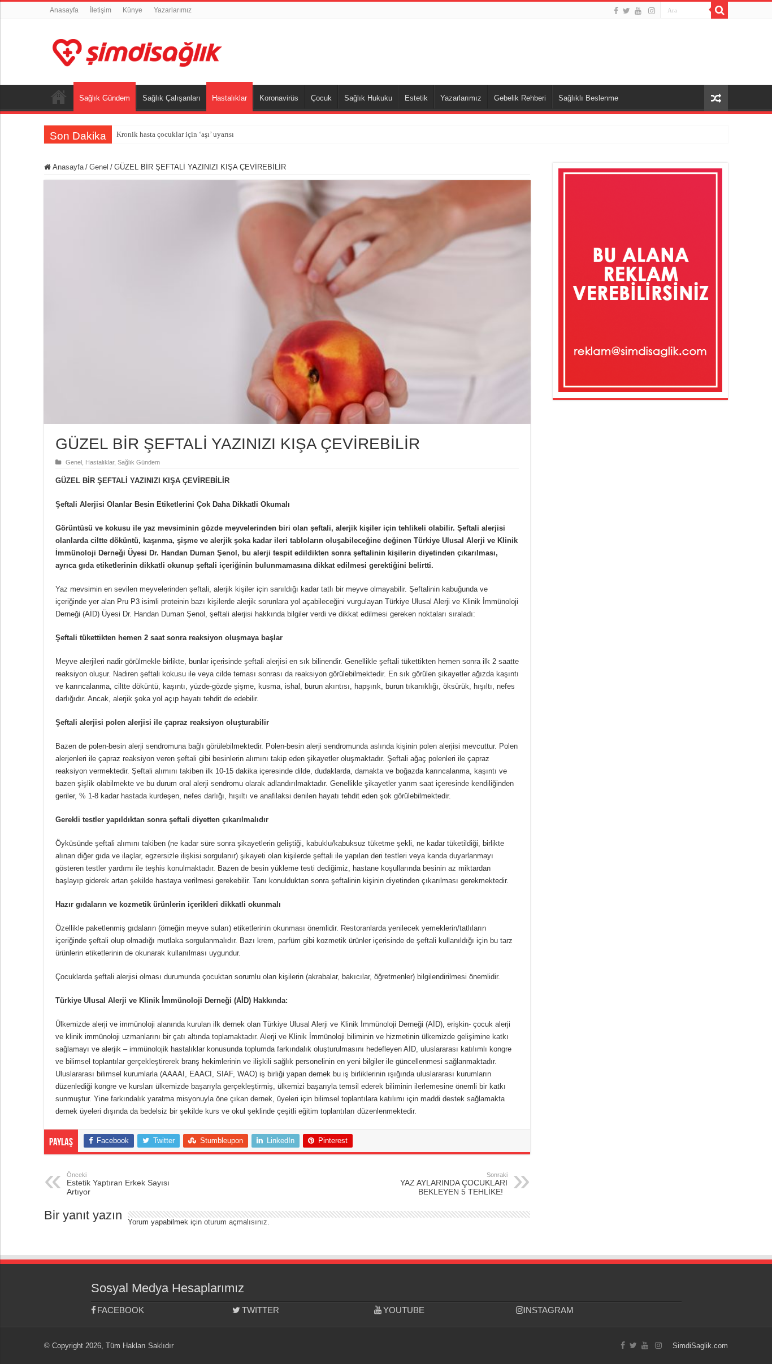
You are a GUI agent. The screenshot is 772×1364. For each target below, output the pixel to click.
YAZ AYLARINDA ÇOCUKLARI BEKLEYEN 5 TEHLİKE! (454, 1183)
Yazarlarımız (173, 10)
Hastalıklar (229, 98)
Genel (99, 167)
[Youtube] (638, 11)
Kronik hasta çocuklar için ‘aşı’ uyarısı (175, 134)
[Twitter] (626, 11)
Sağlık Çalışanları (171, 98)
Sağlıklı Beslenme (588, 98)
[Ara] (719, 10)
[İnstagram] (651, 11)
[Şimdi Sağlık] (137, 50)
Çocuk (321, 98)
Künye (132, 10)
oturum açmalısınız (235, 1222)
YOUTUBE (403, 1310)
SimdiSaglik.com (700, 1345)
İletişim (100, 10)
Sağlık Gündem (104, 98)
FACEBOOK (120, 1310)
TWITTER (260, 1310)
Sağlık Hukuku (368, 98)
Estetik (416, 98)
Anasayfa (64, 10)
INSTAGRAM (548, 1310)
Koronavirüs (278, 98)
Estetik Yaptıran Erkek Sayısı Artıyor (118, 1183)
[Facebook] (616, 11)
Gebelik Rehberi (520, 98)
